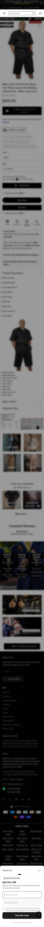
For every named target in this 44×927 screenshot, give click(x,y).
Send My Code (22, 915)
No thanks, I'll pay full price (22, 922)
